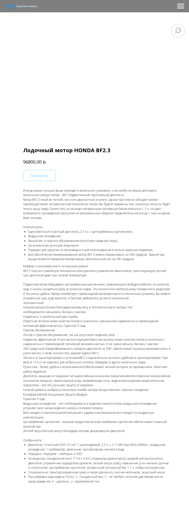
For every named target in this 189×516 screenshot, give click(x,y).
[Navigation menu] (180, 6)
